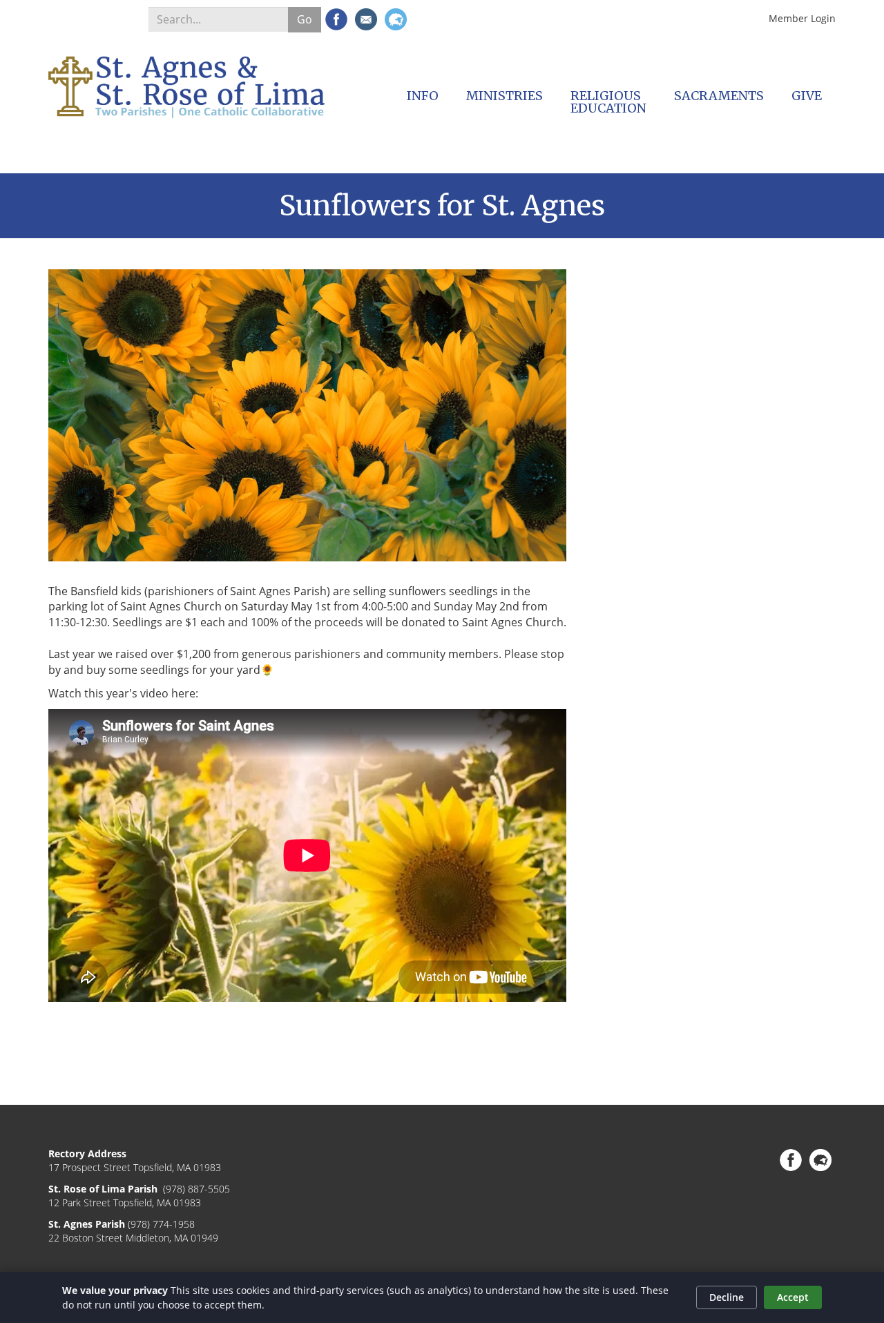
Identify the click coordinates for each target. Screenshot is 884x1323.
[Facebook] (336, 19)
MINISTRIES (504, 96)
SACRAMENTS (719, 96)
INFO (423, 96)
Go (304, 19)
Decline (726, 1297)
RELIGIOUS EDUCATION (608, 102)
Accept (793, 1297)
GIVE (806, 96)
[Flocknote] (396, 19)
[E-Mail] (366, 19)
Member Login (802, 18)
